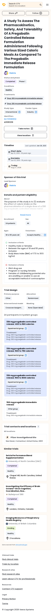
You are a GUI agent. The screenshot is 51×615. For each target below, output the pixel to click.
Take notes (24, 128)
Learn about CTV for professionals (18, 578)
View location (24, 135)
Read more (25, 215)
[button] (8, 90)
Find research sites (11, 574)
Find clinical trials (10, 559)
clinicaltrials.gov (21, 545)
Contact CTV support (12, 588)
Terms (5, 603)
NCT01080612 (10, 119)
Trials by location (10, 564)
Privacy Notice (9, 598)
